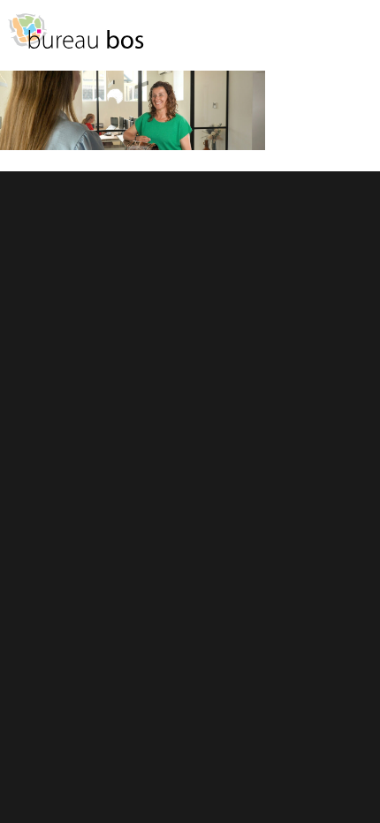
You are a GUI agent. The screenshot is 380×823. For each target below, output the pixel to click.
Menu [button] (358, 39)
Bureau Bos (75, 40)
